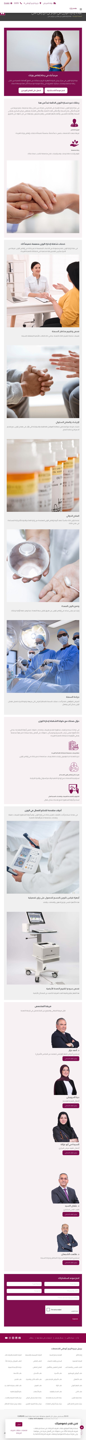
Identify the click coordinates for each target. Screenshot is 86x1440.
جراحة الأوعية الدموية (15, 1367)
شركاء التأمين (70, 1338)
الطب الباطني (37, 1361)
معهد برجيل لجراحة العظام (13, 1404)
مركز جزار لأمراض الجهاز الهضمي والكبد (53, 1404)
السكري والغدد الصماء (54, 1361)
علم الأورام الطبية (16, 1391)
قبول (19, 1424)
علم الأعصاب (37, 1391)
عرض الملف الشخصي (71, 1058)
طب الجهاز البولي (76, 1385)
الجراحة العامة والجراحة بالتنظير (13, 1355)
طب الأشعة (17, 1373)
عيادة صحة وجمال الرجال (34, 1398)
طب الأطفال (77, 1379)
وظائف (31, 1338)
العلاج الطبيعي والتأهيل (54, 1367)
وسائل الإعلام (59, 1338)
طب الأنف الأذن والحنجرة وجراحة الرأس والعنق (33, 1379)
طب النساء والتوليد (56, 1391)
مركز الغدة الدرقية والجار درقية (13, 1398)
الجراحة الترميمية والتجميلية (33, 1355)
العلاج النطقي (37, 1367)
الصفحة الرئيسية (77, 16)
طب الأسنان (37, 1373)
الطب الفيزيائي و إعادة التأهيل (13, 1361)
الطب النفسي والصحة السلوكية (73, 1367)
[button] (32, 3)
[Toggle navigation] (81, 9)
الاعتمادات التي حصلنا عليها (44, 1338)
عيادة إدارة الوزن (77, 1398)
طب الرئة (59, 1385)
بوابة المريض (48, 3)
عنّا (78, 1338)
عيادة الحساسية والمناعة (54, 1398)
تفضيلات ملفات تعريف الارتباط (18, 1431)
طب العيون (38, 1385)
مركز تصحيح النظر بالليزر (74, 1404)
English (7, 3)
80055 (16, 3)
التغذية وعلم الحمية (55, 1355)
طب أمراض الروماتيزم (75, 1373)
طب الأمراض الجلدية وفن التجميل (53, 1379)
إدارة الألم (79, 1355)
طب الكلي (78, 1391)
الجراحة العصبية (77, 1361)
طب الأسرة (58, 1373)
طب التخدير (18, 1379)
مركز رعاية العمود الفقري (34, 1404)
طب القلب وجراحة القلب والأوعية (13, 1385)
